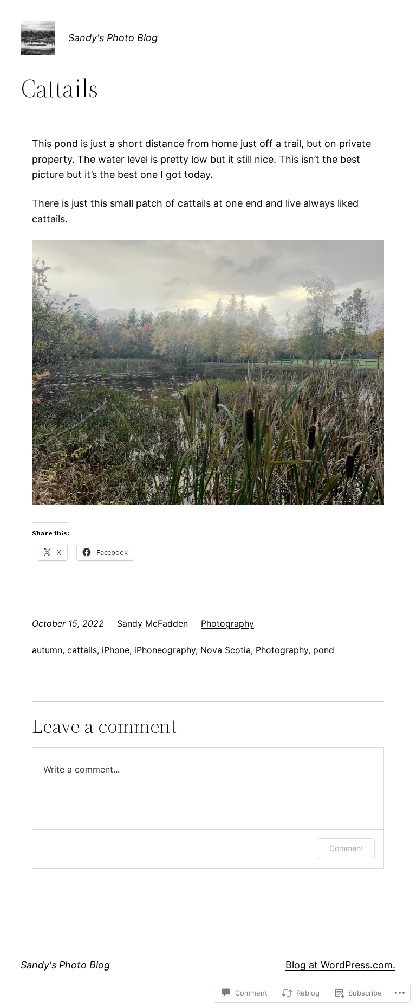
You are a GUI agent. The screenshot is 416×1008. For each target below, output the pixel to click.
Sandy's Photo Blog (113, 37)
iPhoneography (165, 650)
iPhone (115, 650)
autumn (47, 650)
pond (323, 650)
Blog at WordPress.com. (340, 965)
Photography (227, 623)
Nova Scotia (225, 650)
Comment (346, 848)
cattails (82, 650)
